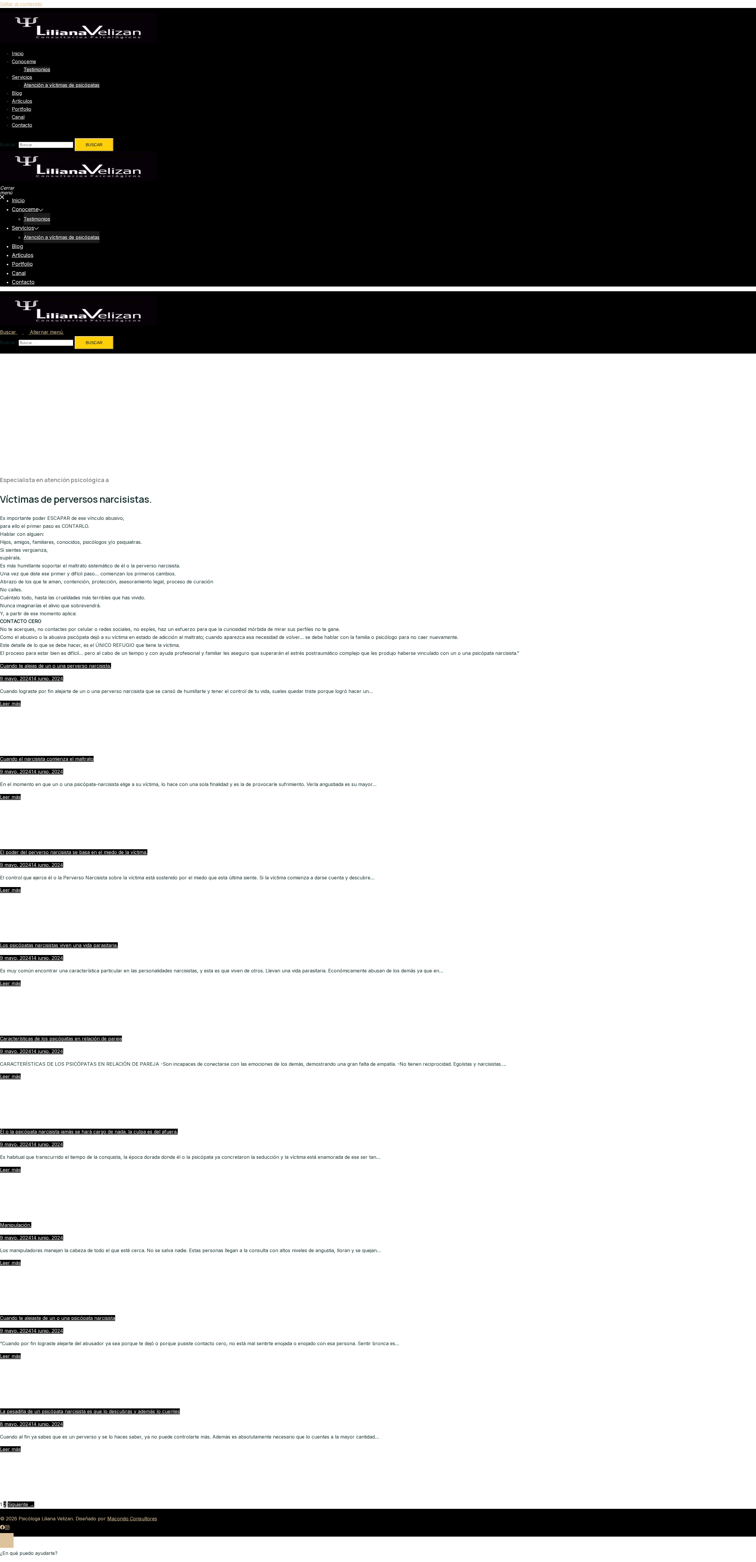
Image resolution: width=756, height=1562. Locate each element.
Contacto (22, 125)
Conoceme (24, 61)
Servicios (22, 77)
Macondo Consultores (132, 1519)
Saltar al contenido (21, 4)
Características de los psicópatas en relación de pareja (61, 1039)
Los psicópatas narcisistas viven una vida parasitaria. (59, 945)
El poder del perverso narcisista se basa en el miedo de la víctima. (73, 852)
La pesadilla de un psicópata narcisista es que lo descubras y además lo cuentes (90, 1411)
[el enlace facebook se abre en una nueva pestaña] (2, 1527)
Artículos (22, 101)
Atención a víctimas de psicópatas (62, 85)
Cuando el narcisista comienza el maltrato (47, 759)
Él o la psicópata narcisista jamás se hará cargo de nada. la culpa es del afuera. (89, 1132)
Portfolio (21, 109)
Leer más (10, 704)
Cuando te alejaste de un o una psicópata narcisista (57, 1318)
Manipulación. (15, 1225)
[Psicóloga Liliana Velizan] (78, 41)
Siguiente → (21, 1504)
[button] (15, 332)
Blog (17, 93)
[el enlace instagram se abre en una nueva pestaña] (7, 1527)
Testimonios (37, 69)
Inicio (18, 53)
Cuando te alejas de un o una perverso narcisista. (55, 666)
